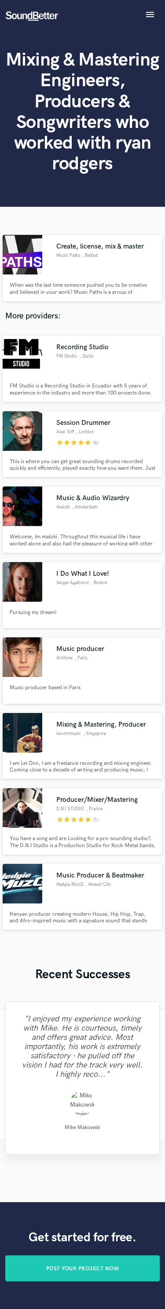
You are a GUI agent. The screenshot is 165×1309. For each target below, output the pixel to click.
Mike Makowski (82, 1127)
